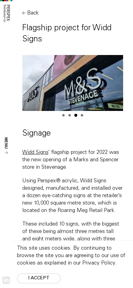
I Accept (38, 278)
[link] (6, 280)
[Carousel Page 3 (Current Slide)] (75, 115)
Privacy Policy (98, 263)
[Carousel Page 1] (63, 115)
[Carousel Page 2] (69, 115)
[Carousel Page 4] (82, 115)
